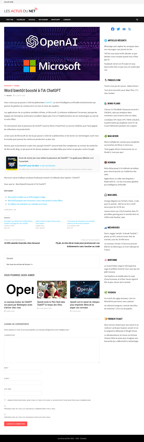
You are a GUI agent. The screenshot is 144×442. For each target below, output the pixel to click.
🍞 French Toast (113, 319)
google (32, 19)
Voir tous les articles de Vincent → (20, 264)
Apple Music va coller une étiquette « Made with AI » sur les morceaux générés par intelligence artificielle (121, 181)
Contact (83, 438)
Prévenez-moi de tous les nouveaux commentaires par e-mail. (30, 409)
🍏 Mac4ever (111, 136)
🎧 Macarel (110, 195)
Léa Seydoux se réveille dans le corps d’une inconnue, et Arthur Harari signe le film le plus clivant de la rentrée (121, 279)
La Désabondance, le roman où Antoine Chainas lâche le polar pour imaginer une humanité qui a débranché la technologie (121, 338)
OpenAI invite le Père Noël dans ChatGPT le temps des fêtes (51, 303)
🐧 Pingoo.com (112, 80)
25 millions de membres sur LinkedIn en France (27, 204)
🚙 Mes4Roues (112, 227)
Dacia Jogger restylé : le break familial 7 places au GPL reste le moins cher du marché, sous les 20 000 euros (121, 236)
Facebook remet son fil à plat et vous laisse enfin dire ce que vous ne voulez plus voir (122, 66)
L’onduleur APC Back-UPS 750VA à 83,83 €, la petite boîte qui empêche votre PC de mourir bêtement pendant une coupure (122, 122)
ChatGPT (48, 102)
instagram (43, 19)
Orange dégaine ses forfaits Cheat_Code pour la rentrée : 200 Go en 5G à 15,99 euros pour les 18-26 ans (121, 204)
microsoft (8, 86)
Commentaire (10, 335)
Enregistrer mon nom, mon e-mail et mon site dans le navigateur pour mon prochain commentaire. (49, 400)
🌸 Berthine (110, 260)
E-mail (7, 378)
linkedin (67, 19)
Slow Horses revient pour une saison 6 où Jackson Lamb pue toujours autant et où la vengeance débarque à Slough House (121, 327)
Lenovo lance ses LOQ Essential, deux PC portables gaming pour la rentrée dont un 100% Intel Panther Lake (121, 214)
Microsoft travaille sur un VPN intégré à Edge (26, 197)
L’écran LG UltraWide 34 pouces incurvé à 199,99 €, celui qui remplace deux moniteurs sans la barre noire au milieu (121, 112)
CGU (77, 438)
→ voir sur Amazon (47, 165)
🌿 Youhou (110, 292)
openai (16, 86)
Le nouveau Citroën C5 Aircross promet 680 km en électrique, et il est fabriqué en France (121, 246)
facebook (21, 19)
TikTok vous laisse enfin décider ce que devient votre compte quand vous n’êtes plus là (121, 56)
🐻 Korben (110, 162)
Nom (6, 368)
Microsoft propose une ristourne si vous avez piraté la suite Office (35, 200)
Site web (7, 389)
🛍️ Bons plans (112, 103)
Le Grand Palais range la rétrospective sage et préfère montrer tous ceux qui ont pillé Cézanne (122, 269)
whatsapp (55, 19)
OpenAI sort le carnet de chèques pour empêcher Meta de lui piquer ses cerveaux (85, 305)
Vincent (9, 95)
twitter (9, 19)
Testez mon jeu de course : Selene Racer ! (121, 86)
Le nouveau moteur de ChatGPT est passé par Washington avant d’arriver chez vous (18, 305)
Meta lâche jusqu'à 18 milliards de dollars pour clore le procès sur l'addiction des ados (121, 171)
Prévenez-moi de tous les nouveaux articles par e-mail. (27, 417)
